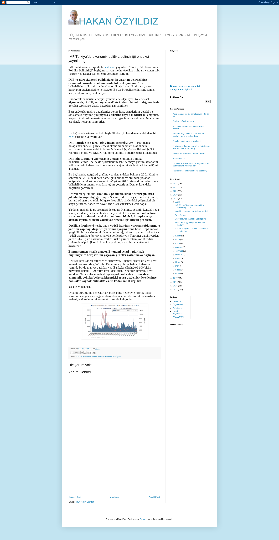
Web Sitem (177, 308)
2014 (175, 290)
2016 (175, 282)
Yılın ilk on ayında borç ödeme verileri (191, 211)
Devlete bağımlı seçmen (183, 121)
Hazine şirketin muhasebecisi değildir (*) (190, 171)
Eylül (177, 243)
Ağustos (179, 247)
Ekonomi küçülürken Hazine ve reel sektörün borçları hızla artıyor (188, 135)
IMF (114, 356)
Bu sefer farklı (179, 158)
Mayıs (178, 258)
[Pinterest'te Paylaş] (94, 352)
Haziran (179, 255)
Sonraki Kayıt (75, 497)
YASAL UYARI (179, 317)
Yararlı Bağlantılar (177, 312)
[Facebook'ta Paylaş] (91, 352)
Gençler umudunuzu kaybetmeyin (187, 141)
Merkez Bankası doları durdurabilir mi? (190, 153)
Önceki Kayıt (154, 497)
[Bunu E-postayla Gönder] (82, 352)
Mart (177, 266)
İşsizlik (119, 356)
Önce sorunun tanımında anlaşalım (190, 219)
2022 (175, 183)
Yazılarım (177, 301)
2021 (175, 187)
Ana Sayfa (114, 497)
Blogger (143, 519)
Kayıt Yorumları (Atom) (85, 502)
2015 (175, 286)
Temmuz (179, 251)
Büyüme (79, 356)
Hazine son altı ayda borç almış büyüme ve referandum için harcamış (191, 147)
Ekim (177, 239)
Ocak (177, 273)
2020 (175, 191)
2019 (175, 195)
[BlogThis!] (85, 352)
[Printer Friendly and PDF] (75, 353)
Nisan (178, 262)
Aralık (178, 202)
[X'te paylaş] (88, 352)
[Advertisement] (114, 469)
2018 (175, 199)
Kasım (178, 236)
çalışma (109, 67)
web (71, 136)
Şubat (178, 270)
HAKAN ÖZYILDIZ (119, 21)
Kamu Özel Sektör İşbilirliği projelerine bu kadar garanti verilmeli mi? (191, 164)
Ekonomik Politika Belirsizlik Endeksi (97, 356)
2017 (175, 278)
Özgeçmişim (178, 305)
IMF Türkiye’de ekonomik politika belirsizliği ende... (189, 206)
